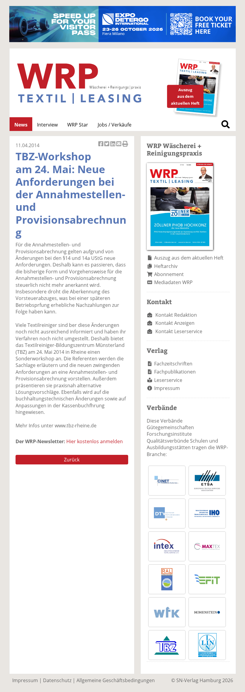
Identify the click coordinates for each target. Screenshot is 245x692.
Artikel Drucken (125, 147)
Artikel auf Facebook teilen (101, 147)
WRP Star (77, 124)
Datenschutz (57, 680)
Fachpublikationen (175, 371)
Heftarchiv (165, 266)
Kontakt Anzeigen (175, 323)
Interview (47, 124)
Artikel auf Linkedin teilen (113, 147)
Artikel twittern (107, 147)
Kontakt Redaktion (176, 315)
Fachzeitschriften (173, 363)
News (20, 124)
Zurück (71, 459)
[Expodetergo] (122, 40)
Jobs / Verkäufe (114, 124)
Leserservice (168, 380)
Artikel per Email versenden (119, 147)
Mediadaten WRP (173, 282)
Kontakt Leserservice (178, 331)
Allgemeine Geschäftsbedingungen (115, 680)
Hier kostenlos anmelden (94, 441)
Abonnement (169, 274)
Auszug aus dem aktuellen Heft (188, 257)
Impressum (167, 388)
